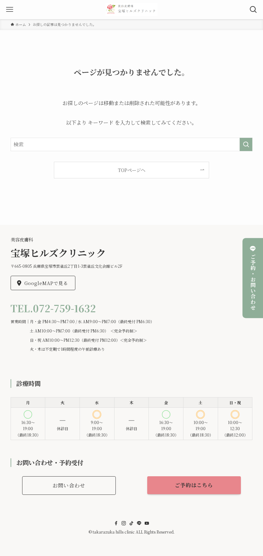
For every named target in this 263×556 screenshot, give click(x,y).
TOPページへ (131, 170)
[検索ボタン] (253, 9)
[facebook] (116, 523)
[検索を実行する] (246, 144)
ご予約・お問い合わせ (253, 282)
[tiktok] (131, 523)
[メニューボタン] (9, 9)
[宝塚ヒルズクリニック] (132, 9)
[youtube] (147, 523)
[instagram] (124, 523)
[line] (139, 523)
